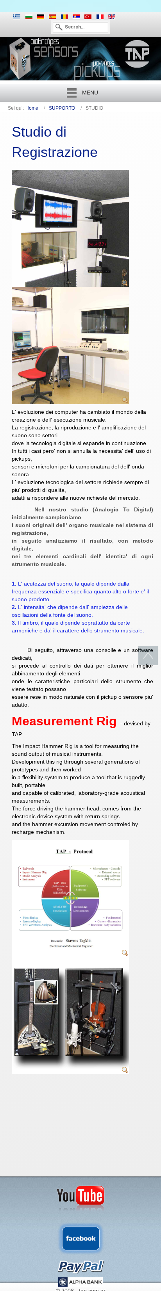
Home (31, 108)
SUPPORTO (62, 108)
